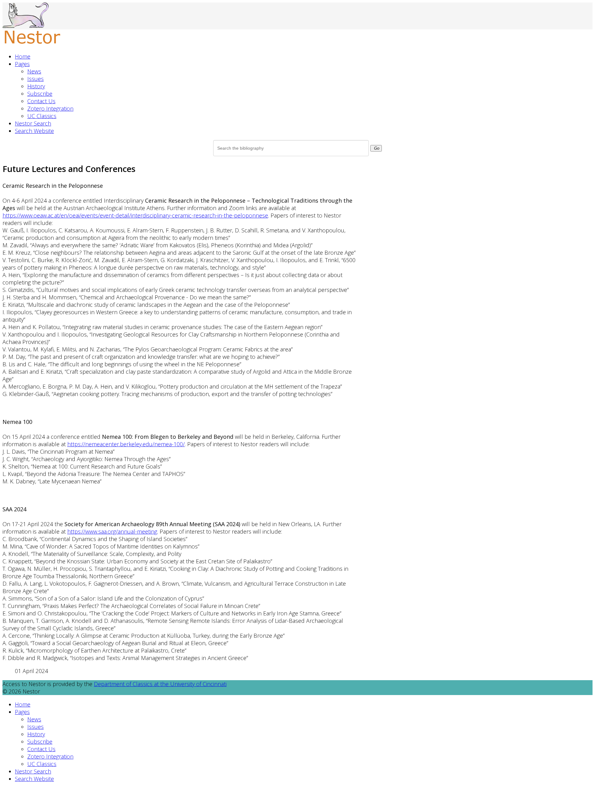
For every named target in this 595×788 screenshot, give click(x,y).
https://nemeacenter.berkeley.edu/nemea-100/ (126, 444)
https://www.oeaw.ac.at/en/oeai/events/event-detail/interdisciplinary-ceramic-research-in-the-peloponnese (135, 215)
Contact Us (41, 101)
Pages (22, 64)
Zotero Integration (50, 108)
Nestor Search (33, 123)
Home (22, 56)
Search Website (34, 130)
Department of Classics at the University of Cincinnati (160, 684)
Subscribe (39, 93)
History (36, 86)
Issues (35, 78)
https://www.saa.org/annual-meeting (112, 531)
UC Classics (41, 116)
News (34, 71)
